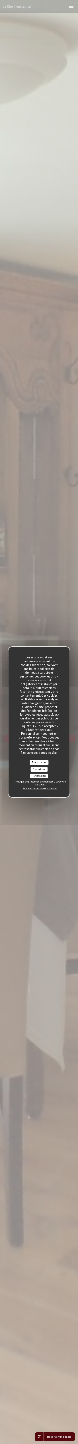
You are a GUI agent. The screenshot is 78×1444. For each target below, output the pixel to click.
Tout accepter (39, 762)
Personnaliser (39, 775)
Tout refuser (39, 769)
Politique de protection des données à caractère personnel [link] (40, 783)
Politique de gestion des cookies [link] (40, 788)
